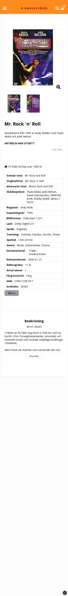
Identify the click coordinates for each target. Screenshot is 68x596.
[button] (63, 8)
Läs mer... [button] (57, 149)
